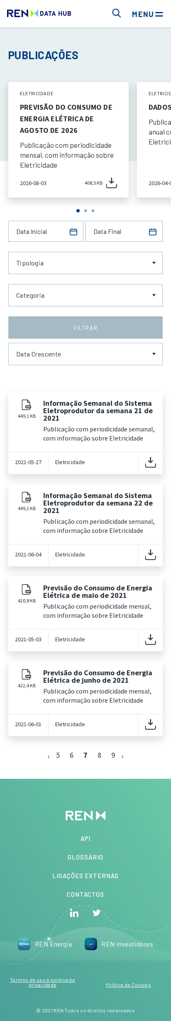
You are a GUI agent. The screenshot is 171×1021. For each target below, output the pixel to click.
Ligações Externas (85, 875)
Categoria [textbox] (30, 295)
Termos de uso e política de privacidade (42, 982)
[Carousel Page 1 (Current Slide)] (78, 210)
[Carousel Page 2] (85, 210)
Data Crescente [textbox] (38, 354)
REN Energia (53, 944)
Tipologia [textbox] (30, 263)
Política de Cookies (128, 984)
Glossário (85, 857)
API (86, 838)
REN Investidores (127, 944)
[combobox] (85, 263)
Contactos (85, 894)
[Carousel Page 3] (93, 210)
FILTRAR (85, 327)
